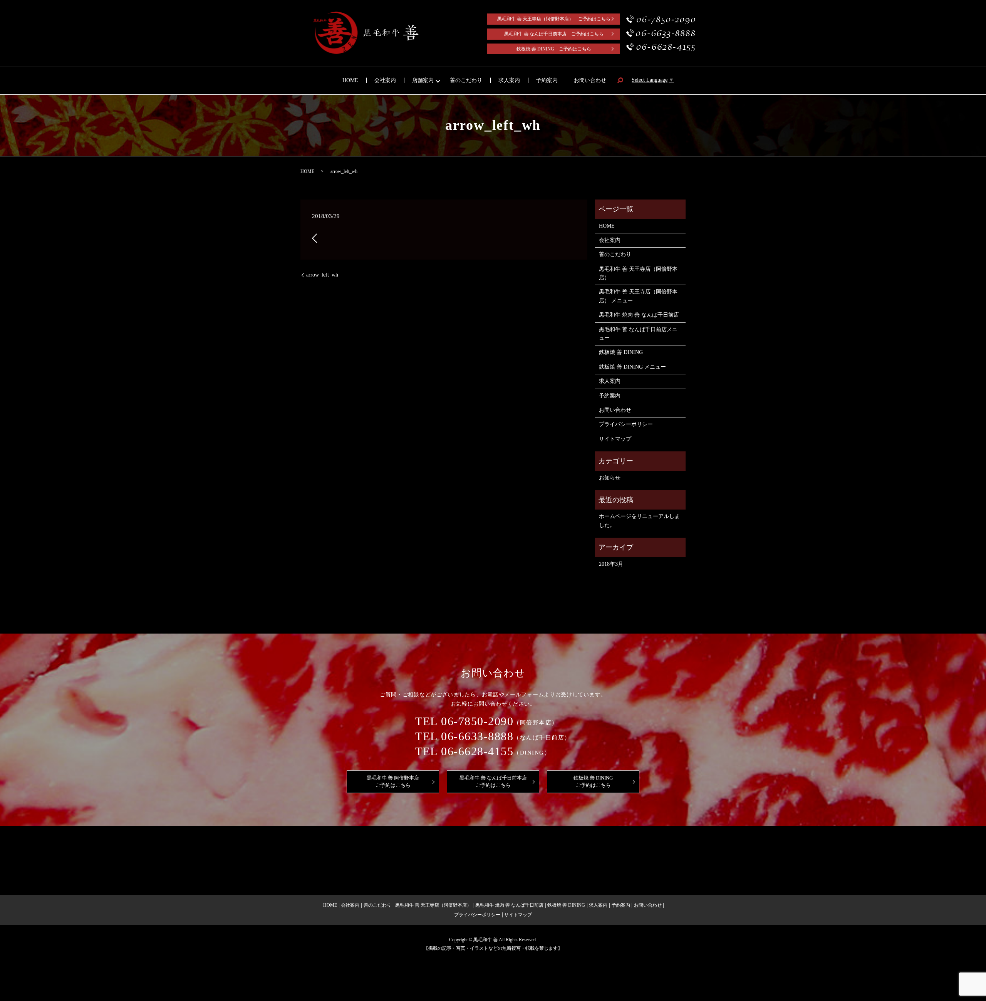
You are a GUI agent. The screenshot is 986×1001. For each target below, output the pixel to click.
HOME (350, 80)
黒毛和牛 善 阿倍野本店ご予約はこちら (393, 781)
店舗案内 (423, 80)
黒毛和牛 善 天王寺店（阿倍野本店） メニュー (638, 296)
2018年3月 (611, 564)
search (620, 81)
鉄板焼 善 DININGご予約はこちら (593, 781)
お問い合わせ (590, 80)
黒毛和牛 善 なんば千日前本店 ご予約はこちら (554, 34)
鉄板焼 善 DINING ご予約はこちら (553, 49)
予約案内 (547, 80)
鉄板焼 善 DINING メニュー (632, 367)
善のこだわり (466, 80)
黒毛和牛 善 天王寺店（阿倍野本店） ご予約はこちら (553, 19)
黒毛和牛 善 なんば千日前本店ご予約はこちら (493, 781)
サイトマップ (615, 439)
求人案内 (509, 80)
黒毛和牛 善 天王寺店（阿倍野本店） (638, 273)
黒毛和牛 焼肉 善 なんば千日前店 (639, 315)
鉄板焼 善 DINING (621, 352)
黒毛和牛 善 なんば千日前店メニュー (638, 334)
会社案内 (385, 80)
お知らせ (609, 478)
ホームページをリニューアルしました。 (639, 520)
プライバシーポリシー (626, 424)
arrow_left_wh (322, 275)
